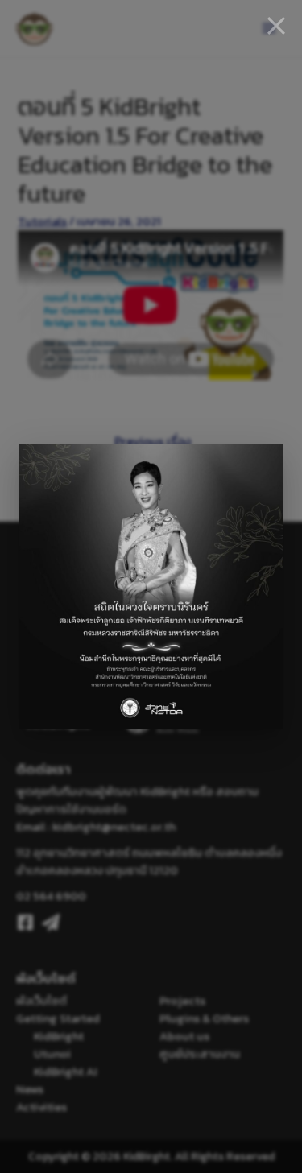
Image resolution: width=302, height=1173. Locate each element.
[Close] (276, 25)
